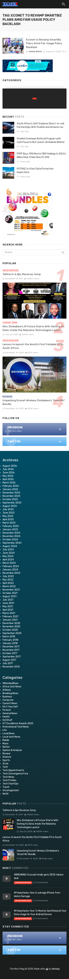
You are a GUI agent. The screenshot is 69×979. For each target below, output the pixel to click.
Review (6, 753)
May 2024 (8, 556)
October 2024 (10, 539)
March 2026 (9, 482)
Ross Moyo (35, 51)
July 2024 (8, 549)
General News (10, 713)
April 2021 (8, 609)
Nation (6, 746)
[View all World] (34, 99)
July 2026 (8, 469)
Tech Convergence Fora (15, 773)
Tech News (8, 777)
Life (5, 730)
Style (5, 763)
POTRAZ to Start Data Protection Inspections (35, 170)
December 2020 (11, 623)
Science (7, 756)
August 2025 (10, 506)
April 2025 (8, 519)
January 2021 (10, 619)
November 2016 (11, 666)
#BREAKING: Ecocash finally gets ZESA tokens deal (38, 876)
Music (6, 743)
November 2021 (11, 589)
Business (7, 396)
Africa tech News (12, 686)
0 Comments (42, 882)
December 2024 (11, 532)
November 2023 (11, 573)
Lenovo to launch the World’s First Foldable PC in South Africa (33, 346)
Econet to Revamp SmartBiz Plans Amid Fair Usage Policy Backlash (44, 43)
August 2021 (9, 596)
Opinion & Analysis (12, 750)
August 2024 (10, 546)
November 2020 (11, 626)
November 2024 (11, 536)
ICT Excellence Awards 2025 (18, 723)
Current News (10, 322)
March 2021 (9, 613)
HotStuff (7, 720)
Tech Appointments (13, 770)
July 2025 (8, 509)
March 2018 (9, 636)
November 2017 (11, 650)
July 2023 (8, 576)
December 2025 (11, 492)
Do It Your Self (10, 706)
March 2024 (9, 563)
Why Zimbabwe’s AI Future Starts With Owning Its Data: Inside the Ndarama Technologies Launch (33, 328)
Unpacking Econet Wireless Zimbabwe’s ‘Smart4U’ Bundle (34, 402)
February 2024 (11, 566)
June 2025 (9, 512)
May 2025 (8, 516)
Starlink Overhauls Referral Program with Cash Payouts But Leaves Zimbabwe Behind (40, 140)
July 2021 (8, 599)
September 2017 (12, 656)
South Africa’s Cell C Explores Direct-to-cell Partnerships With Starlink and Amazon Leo (40, 125)
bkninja (56, 968)
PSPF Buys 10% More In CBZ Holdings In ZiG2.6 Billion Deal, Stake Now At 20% (41, 155)
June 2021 (8, 603)
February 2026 (11, 486)
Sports (6, 760)
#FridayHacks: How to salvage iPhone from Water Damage (37, 894)
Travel (6, 787)
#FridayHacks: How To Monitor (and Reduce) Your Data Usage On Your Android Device (40, 912)
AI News (7, 690)
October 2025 (10, 499)
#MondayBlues (10, 683)
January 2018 (10, 643)
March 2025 (9, 522)
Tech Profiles (9, 780)
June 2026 (9, 472)
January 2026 (10, 489)
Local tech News (11, 736)
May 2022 (8, 579)
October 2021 (10, 593)
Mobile (6, 740)
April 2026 (8, 479)
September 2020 (12, 633)
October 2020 (10, 629)
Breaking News (10, 693)
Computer (8, 700)
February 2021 (10, 616)
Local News (9, 733)
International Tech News (16, 726)
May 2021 (8, 606)
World (5, 793)
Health (6, 716)
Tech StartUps (10, 783)
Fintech (7, 710)
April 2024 (8, 559)
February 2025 (11, 526)
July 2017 (8, 663)
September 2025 (12, 502)
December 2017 (11, 646)
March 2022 (9, 586)
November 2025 (11, 496)
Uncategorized (11, 270)
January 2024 (10, 569)
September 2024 (12, 542)
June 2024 (9, 552)
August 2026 (10, 465)
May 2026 (8, 476)
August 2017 (9, 660)
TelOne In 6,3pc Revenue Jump (22, 274)
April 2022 (8, 583)
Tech (5, 766)
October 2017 (10, 653)
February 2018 (10, 640)
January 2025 (10, 529)
